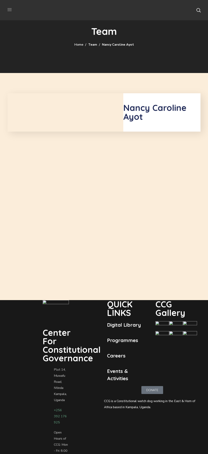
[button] (198, 10)
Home (78, 44)
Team (92, 44)
